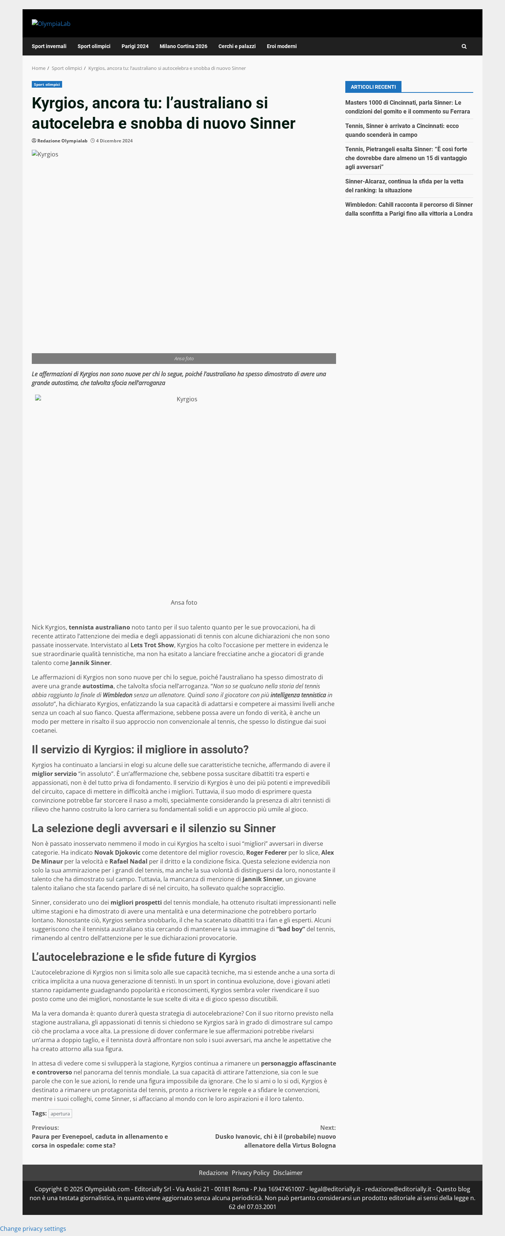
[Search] (464, 46)
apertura (60, 1113)
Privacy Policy (251, 1173)
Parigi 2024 (135, 46)
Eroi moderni (282, 46)
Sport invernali (49, 46)
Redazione (213, 1173)
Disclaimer (288, 1173)
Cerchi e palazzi (237, 46)
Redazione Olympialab (62, 141)
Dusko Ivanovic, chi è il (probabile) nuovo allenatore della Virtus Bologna (275, 1136)
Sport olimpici (94, 46)
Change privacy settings (33, 1229)
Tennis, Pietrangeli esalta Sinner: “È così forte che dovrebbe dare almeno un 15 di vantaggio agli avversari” (406, 158)
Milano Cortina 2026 (183, 46)
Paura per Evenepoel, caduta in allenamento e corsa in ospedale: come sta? (100, 1136)
